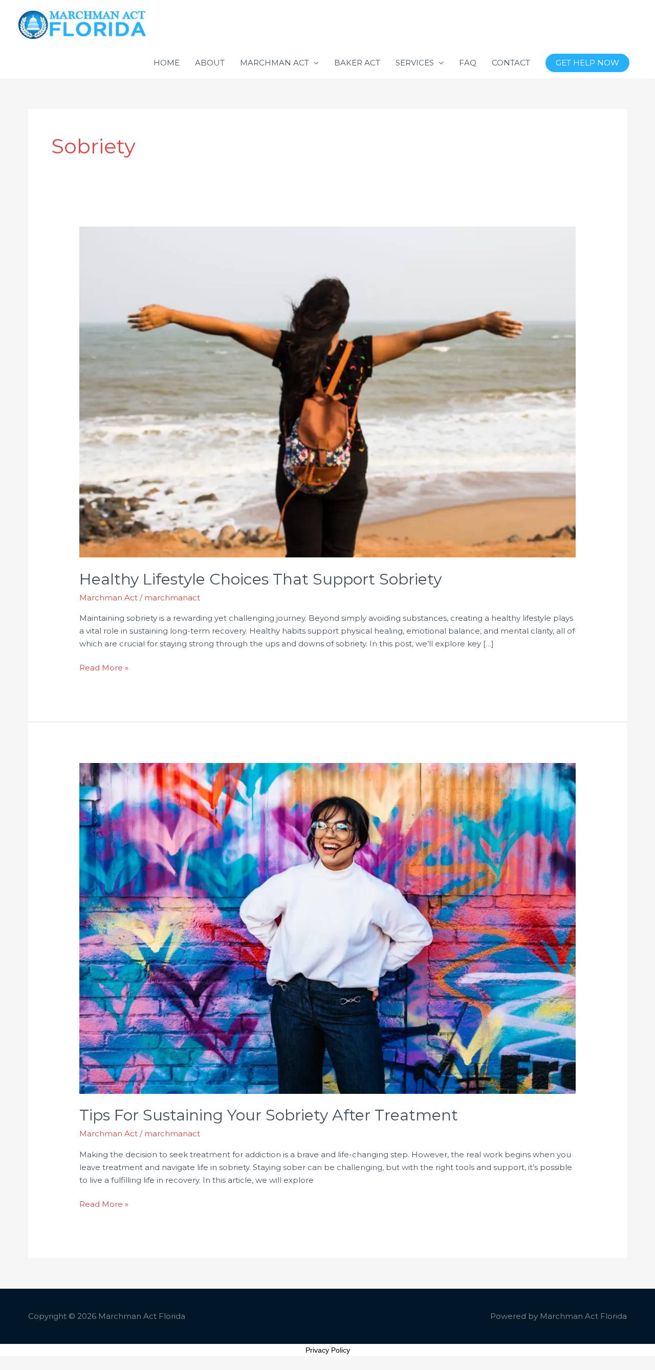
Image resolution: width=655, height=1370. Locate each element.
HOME (167, 63)
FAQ (467, 63)
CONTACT (511, 63)
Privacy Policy (327, 1350)
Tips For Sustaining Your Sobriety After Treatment (268, 1115)
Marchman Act (108, 597)
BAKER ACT (357, 63)
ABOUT (210, 63)
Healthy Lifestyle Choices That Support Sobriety (260, 579)
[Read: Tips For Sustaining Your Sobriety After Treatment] (327, 927)
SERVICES (415, 63)
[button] (587, 63)
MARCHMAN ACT (274, 63)
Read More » (103, 667)
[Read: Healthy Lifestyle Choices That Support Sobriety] (327, 391)
